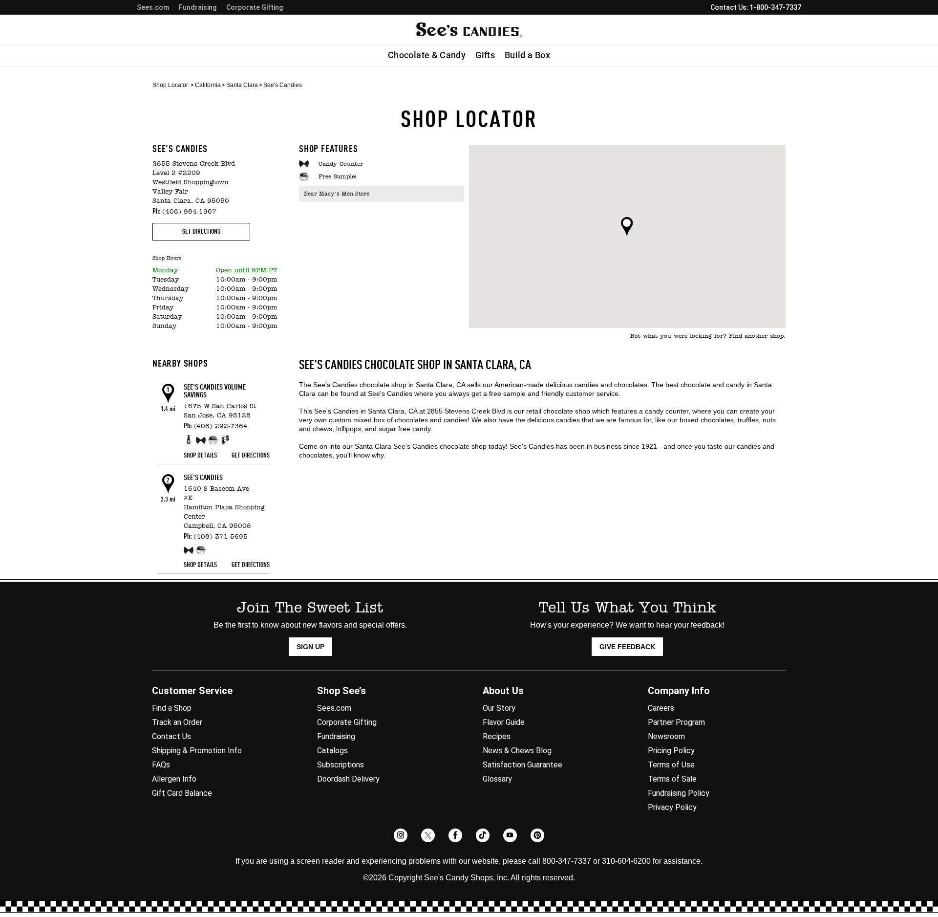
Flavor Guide (504, 722)
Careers (661, 708)
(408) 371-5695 (220, 537)
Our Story (499, 708)
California (208, 85)
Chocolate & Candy (427, 55)
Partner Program (676, 722)
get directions (201, 231)
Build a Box (527, 55)
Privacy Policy (672, 807)
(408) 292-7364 (220, 426)
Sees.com (153, 7)
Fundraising (197, 7)
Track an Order (177, 722)
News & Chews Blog (517, 750)
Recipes (497, 736)
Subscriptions (340, 764)
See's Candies (203, 478)
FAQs (161, 764)
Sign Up (310, 647)
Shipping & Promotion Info (197, 750)
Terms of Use (671, 764)
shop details (200, 455)
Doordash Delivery (348, 779)
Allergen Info (174, 779)
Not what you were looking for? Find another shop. (708, 336)
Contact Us (171, 736)
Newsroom (666, 736)
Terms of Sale (672, 779)
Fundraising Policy (678, 793)
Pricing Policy (671, 750)
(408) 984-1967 (189, 212)
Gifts (485, 55)
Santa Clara (242, 85)
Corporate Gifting (254, 7)
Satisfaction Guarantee (522, 764)
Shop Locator (170, 85)
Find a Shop (172, 708)
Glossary (497, 779)
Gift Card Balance (182, 793)
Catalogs (332, 750)
